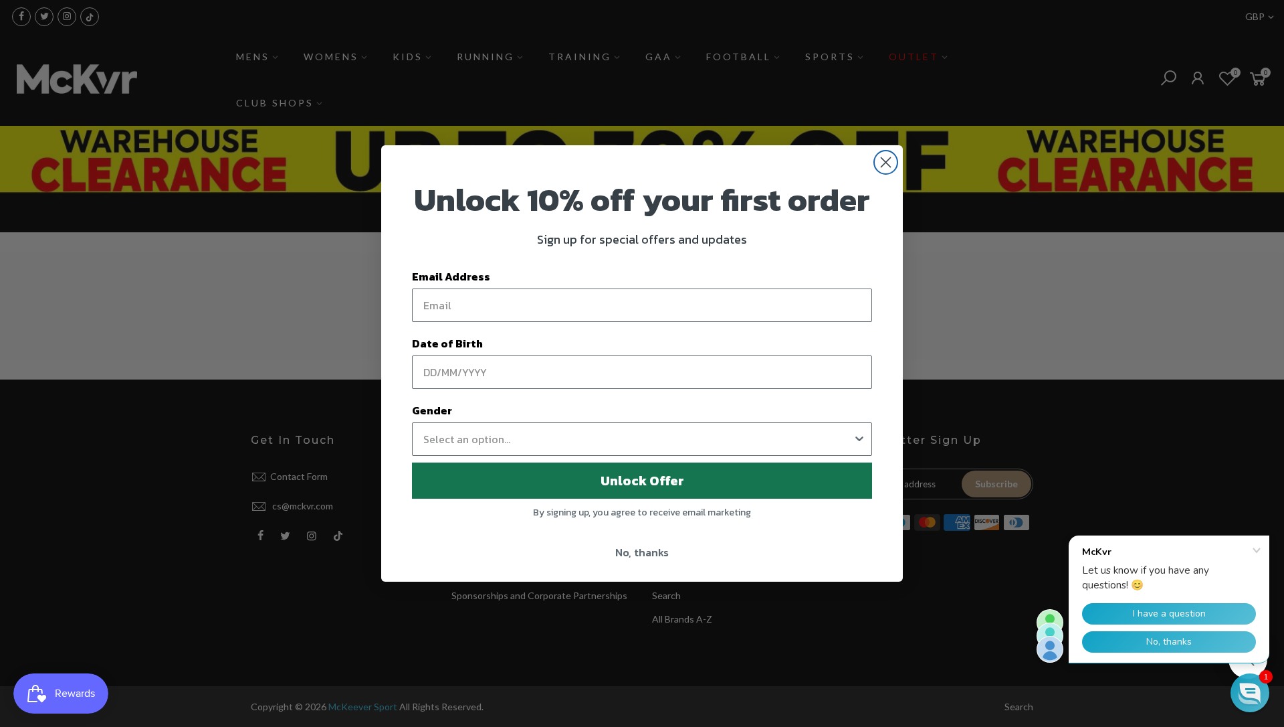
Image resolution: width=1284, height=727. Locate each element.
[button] (1249, 692)
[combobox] (638, 439)
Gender (432, 410)
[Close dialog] (885, 162)
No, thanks (642, 552)
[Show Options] (859, 439)
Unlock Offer (642, 481)
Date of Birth (447, 343)
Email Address (451, 276)
